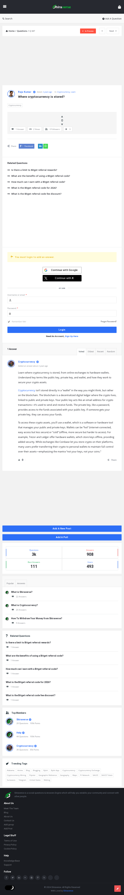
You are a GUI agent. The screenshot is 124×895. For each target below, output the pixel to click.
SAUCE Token (107, 775)
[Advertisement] (62, 61)
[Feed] (44, 878)
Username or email (17, 295)
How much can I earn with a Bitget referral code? (38, 181)
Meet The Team (11, 809)
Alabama (10, 770)
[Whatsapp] (50, 878)
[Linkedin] (18, 878)
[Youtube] (25, 878)
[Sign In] (119, 7)
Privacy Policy (10, 845)
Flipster (32, 775)
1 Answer (15, 647)
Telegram (22, 780)
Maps (74, 775)
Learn (73, 92)
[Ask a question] (117, 888)
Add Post (8, 829)
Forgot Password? (109, 321)
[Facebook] (6, 878)
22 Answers (21, 596)
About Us (8, 817)
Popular (10, 583)
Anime (20, 770)
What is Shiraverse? (21, 592)
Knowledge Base (12, 861)
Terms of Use (10, 841)
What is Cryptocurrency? (24, 605)
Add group (9, 825)
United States (35, 780)
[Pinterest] (37, 878)
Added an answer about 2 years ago (33, 366)
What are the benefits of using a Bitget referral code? (40, 175)
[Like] (62, 116)
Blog (28, 770)
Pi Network (84, 775)
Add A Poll (62, 537)
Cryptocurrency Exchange (89, 770)
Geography (64, 775)
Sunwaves (11, 780)
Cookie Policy (10, 849)
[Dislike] (62, 124)
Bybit (45, 770)
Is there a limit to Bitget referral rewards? (34, 169)
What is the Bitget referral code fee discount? (36, 193)
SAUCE (95, 775)
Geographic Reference (48, 775)
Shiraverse (22, 719)
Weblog (47, 780)
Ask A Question (113, 18)
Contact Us (9, 821)
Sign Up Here (71, 336)
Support (8, 865)
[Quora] (56, 878)
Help (18, 732)
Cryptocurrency (63, 92)
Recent (100, 351)
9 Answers (20, 623)
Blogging (36, 770)
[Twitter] (12, 878)
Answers (21, 583)
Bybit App (55, 770)
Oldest (91, 351)
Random (111, 351)
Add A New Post (62, 528)
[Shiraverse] (63, 7)
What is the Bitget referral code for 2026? (34, 187)
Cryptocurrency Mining (16, 775)
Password (12, 308)
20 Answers (21, 609)
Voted (81, 351)
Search (8, 18)
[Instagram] (31, 878)
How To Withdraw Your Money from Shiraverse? (36, 618)
